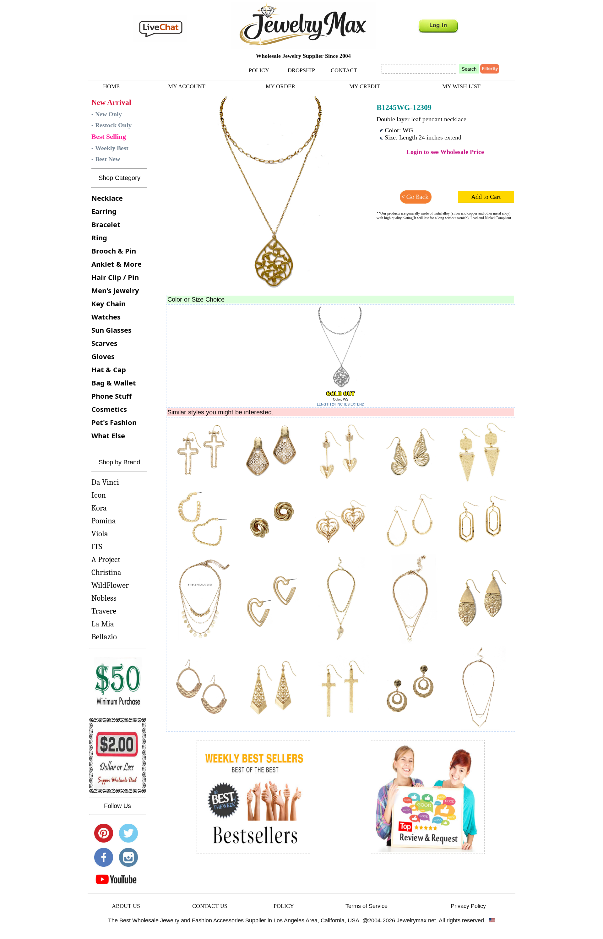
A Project (105, 559)
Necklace (107, 198)
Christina (106, 572)
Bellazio (104, 636)
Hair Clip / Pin (115, 277)
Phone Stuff (111, 396)
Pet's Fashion (114, 422)
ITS (96, 546)
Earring (104, 211)
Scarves (104, 343)
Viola (99, 533)
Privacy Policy (468, 906)
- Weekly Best (109, 148)
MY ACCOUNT (186, 86)
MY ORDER (280, 86)
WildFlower (110, 585)
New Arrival (111, 102)
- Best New (105, 159)
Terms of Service (366, 906)
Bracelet (105, 224)
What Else (108, 435)
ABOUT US (126, 906)
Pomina (103, 520)
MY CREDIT (364, 86)
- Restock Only (111, 125)
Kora (99, 507)
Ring (99, 237)
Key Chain (108, 303)
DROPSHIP (301, 70)
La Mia (102, 623)
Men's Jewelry (115, 290)
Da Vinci (105, 482)
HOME (111, 86)
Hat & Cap (108, 369)
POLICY (259, 70)
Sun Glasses (111, 330)
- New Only (106, 114)
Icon (98, 495)
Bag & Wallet (113, 382)
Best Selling (108, 136)
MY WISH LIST (461, 86)
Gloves (103, 356)
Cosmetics (109, 409)
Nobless (104, 598)
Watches (106, 316)
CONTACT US (209, 906)
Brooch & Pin (113, 250)
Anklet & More (116, 264)
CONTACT (344, 70)
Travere (103, 610)
